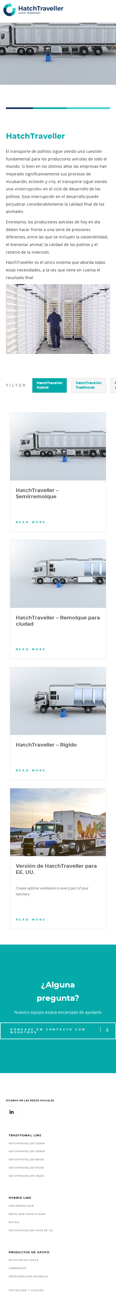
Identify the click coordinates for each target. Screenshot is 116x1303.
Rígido (14, 1222)
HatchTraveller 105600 (27, 1151)
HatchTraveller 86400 (26, 1159)
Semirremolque (21, 1206)
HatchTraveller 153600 (27, 1143)
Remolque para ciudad (27, 1214)
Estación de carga (24, 1260)
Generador (17, 1268)
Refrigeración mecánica (28, 1276)
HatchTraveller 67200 (26, 1168)
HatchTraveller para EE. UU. (31, 1230)
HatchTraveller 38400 (26, 1176)
